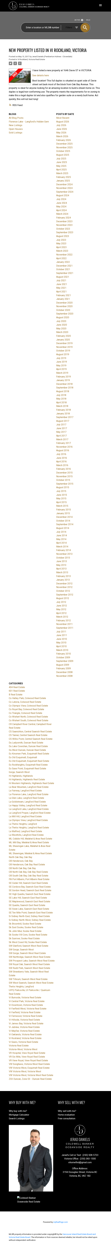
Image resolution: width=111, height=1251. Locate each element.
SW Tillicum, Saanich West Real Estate (28, 979)
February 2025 (63, 177)
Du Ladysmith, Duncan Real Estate (26, 742)
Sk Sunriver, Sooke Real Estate (24, 938)
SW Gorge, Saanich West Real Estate (27, 953)
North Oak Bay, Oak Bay (20, 857)
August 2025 (62, 154)
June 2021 (61, 284)
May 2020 (61, 328)
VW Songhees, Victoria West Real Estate (29, 1064)
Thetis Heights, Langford (21, 986)
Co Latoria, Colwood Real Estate (25, 702)
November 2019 (64, 347)
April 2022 (61, 258)
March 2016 (62, 465)
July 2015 (61, 491)
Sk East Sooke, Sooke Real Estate (26, 927)
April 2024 (61, 210)
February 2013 (63, 576)
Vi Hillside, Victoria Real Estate (24, 1019)
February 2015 (63, 509)
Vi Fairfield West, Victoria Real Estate (27, 1008)
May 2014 (61, 539)
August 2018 (62, 391)
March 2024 (62, 214)
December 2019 (64, 343)
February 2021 (63, 295)
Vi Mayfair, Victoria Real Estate (24, 1031)
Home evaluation (66, 1114)
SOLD (88, 20)
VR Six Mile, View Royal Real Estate (27, 1056)
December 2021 (64, 265)
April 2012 (61, 613)
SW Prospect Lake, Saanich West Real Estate (32, 960)
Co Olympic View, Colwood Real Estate (28, 705)
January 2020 (63, 339)
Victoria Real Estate (19, 1045)
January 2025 (63, 180)
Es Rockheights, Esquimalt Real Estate (28, 764)
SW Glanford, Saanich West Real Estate (28, 945)
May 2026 (61, 132)
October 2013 (63, 557)
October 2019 (63, 350)
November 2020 (64, 306)
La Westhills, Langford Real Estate (26, 835)
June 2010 (61, 639)
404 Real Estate (17, 687)
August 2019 (62, 354)
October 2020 (63, 310)
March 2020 (62, 332)
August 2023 (62, 236)
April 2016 (61, 461)
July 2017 (61, 424)
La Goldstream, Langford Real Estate (27, 801)
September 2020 (64, 313)
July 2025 (61, 158)
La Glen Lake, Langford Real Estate (26, 798)
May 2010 (61, 642)
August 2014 (62, 528)
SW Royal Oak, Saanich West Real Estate (29, 964)
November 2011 (64, 624)
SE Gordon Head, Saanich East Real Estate (30, 890)
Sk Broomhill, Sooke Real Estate (25, 923)
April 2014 (61, 542)
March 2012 (62, 616)
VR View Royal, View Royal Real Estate (28, 1060)
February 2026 (63, 140)
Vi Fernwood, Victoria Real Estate (25, 1016)
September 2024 (64, 191)
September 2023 (64, 232)
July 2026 (61, 125)
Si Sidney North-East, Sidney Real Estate (29, 916)
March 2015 (62, 506)
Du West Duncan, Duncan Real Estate (27, 750)
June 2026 (61, 129)
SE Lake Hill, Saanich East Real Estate (28, 897)
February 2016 (63, 469)
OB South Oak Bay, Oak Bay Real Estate (28, 875)
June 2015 (61, 495)
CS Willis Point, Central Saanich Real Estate (30, 739)
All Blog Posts (16, 118)
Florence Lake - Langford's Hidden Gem (29, 121)
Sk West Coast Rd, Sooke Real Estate (28, 942)
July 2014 (61, 531)
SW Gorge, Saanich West (21, 949)
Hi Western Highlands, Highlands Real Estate (31, 783)
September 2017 (64, 417)
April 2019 (61, 369)
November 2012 (64, 587)
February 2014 (63, 550)
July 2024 (61, 199)
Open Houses (16, 129)
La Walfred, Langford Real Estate (25, 831)
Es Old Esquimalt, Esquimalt (23, 757)
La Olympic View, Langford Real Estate (28, 820)
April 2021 (61, 291)
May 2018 (61, 398)
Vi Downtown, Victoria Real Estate (26, 1005)
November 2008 (64, 676)
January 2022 (63, 262)
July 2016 (61, 454)
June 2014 (61, 535)
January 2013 (63, 579)
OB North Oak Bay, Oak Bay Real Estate (28, 872)
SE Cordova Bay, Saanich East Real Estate (30, 886)
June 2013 (61, 561)
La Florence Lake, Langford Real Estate (28, 794)
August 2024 (62, 195)
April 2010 (61, 646)
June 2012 (61, 605)
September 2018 (64, 387)
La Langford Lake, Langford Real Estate (29, 809)
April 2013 (61, 568)
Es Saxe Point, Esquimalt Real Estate (27, 768)
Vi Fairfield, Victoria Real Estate (24, 1012)
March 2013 (62, 572)
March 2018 (62, 406)
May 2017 (61, 432)
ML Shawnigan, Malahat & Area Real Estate (30, 853)
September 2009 (64, 661)
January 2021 (63, 299)
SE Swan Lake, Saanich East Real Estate (29, 908)
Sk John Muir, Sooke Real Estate (25, 931)
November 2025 (64, 147)
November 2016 (64, 446)
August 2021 (62, 276)
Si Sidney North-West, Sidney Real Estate (30, 920)
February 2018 (63, 409)
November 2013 (64, 554)
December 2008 (64, 672)
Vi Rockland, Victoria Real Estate (31, 59)
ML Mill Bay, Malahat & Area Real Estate (29, 842)
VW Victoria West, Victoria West (25, 1071)
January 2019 (63, 380)
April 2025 (61, 169)
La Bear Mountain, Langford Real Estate (29, 787)
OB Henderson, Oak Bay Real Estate (27, 864)
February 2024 (63, 217)
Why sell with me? (67, 1111)
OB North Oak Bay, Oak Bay (22, 868)
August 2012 (62, 598)
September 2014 (64, 524)
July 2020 (61, 321)
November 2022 (64, 254)
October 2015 (63, 480)
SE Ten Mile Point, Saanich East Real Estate (31, 912)
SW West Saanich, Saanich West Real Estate (31, 982)
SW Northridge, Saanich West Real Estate (29, 957)
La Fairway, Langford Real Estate (25, 790)
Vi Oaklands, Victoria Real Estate (25, 1034)
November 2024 (64, 188)
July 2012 (61, 602)
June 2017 (61, 428)
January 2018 (63, 413)
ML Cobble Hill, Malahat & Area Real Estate (30, 838)
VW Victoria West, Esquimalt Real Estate (29, 1067)
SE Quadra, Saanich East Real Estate (27, 905)
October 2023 (63, 228)
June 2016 (61, 458)
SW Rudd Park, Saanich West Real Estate (29, 968)
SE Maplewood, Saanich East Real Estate (29, 901)
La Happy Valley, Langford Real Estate (28, 805)
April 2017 (61, 435)
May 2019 (61, 365)
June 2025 (61, 162)
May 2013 (61, 565)
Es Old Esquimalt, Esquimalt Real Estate (29, 761)
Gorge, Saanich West (19, 772)
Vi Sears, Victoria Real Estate (23, 1042)
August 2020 (62, 317)
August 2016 (62, 450)
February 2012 (63, 620)
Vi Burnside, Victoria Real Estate (25, 997)
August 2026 (62, 121)
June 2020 (61, 324)
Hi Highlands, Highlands (21, 776)
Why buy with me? (18, 1111)
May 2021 (61, 287)
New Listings (15, 125)
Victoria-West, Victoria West (23, 1049)
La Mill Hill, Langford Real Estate (25, 816)
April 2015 (61, 502)
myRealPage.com (60, 1222)
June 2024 (61, 203)
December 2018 (64, 384)
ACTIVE (77, 20)
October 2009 (63, 657)
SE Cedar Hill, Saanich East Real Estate (28, 883)
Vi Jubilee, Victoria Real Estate (24, 1027)
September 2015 (64, 483)
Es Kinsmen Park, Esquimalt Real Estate (29, 753)
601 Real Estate (17, 690)
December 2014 (64, 517)
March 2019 (62, 373)
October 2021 (63, 269)
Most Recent (62, 118)
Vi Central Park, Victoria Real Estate (27, 1001)
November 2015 (64, 476)
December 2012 (64, 583)
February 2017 (63, 443)
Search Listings (17, 1118)
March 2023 (62, 251)
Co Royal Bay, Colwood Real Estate (26, 709)
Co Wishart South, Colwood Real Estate (28, 720)
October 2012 (63, 591)
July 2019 (61, 358)
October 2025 (63, 151)
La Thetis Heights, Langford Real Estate (29, 827)
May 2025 (61, 166)
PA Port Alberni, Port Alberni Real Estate (29, 879)
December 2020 (64, 302)
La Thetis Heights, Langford (23, 824)
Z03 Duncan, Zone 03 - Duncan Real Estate (30, 1079)
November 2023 (64, 225)
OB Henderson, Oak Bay (21, 861)
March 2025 (62, 173)
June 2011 (61, 635)
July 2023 (61, 240)
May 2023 (61, 243)
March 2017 (62, 439)
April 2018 (61, 402)
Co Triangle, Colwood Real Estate (25, 713)
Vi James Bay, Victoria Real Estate (26, 1023)
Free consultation (66, 1118)
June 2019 (61, 361)
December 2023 (64, 221)
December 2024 (64, 184)
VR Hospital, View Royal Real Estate (27, 1053)
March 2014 (62, 546)
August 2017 (62, 421)
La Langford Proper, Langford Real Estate (30, 812)
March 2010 (62, 650)
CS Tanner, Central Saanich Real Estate (28, 735)
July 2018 (61, 395)
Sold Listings (15, 132)
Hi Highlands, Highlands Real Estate (27, 779)
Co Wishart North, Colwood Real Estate (28, 716)
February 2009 (63, 668)
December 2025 (64, 143)
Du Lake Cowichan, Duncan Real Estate (28, 746)
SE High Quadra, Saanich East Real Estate (29, 894)
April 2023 (61, 247)
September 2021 (64, 273)
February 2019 (63, 376)
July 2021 (61, 280)
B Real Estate (15, 694)
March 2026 (62, 136)
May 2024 (61, 206)
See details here (40, 75)
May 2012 (61, 609)
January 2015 (63, 513)
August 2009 (62, 664)
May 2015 (61, 498)
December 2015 (64, 472)
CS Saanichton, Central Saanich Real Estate (30, 731)
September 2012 (64, 594)
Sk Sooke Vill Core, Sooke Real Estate (28, 934)
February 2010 (63, 653)
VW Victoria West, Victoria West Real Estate (31, 1075)
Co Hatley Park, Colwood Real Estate (27, 698)
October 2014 (63, 520)
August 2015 (62, 487)
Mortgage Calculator (19, 1114)
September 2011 (64, 628)
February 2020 (63, 336)
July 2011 (61, 631)
